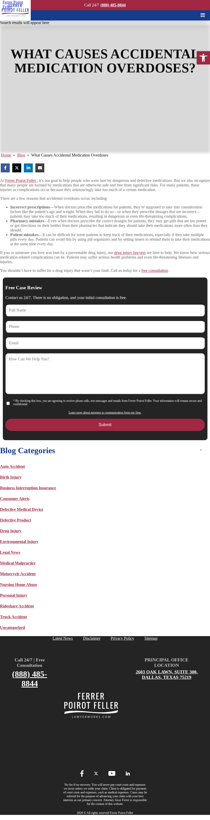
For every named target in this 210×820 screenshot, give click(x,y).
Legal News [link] (10, 552)
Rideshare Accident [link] (17, 606)
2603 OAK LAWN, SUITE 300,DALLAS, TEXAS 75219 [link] (167, 674)
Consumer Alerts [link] (14, 498)
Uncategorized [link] (12, 627)
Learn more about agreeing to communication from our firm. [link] (105, 412)
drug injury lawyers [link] (130, 252)
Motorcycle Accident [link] (18, 574)
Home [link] (6, 155)
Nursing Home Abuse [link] (18, 584)
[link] (203, 57)
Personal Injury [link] (13, 595)
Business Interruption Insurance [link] (28, 488)
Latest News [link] (62, 638)
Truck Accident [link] (13, 617)
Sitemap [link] (151, 638)
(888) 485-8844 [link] (113, 5)
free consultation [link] (154, 270)
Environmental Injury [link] (19, 541)
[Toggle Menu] (202, 15)
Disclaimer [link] (91, 638)
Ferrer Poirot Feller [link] (21, 180)
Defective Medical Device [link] (21, 509)
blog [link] (21, 155)
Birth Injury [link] (11, 477)
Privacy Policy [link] (122, 638)
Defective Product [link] (15, 520)
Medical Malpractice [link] (18, 563)
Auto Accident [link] (12, 466)
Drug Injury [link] (11, 531)
